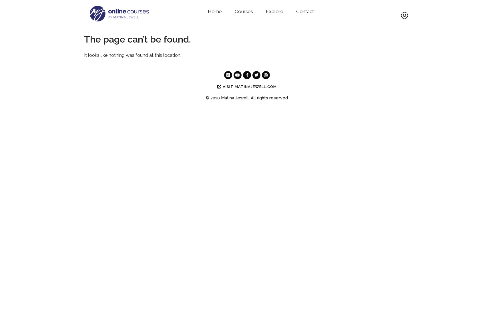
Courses (244, 11)
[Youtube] (238, 75)
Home (215, 11)
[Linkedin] (228, 75)
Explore (274, 11)
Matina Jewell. (235, 98)
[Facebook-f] (247, 75)
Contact (305, 11)
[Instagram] (266, 75)
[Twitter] (256, 75)
